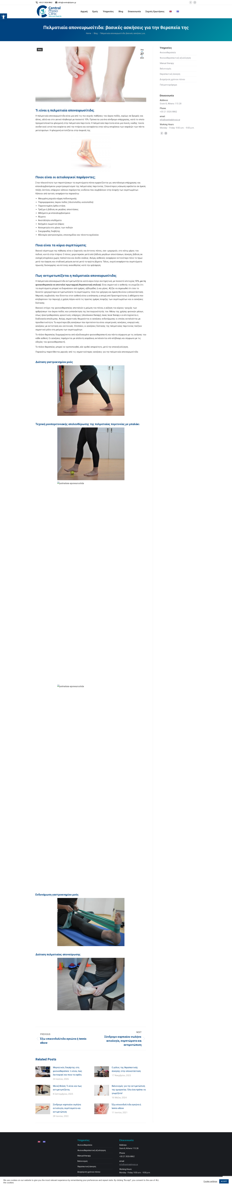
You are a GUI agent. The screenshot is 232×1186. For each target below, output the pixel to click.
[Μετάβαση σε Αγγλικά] (170, 11)
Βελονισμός (165, 68)
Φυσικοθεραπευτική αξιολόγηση (175, 58)
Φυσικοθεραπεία (168, 52)
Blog (39, 50)
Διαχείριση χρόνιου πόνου (172, 79)
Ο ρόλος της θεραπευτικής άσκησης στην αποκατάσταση (126, 1069)
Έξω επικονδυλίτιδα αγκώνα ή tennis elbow (126, 1106)
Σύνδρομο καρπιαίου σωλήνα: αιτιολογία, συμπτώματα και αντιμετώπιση (67, 1108)
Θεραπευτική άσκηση (170, 74)
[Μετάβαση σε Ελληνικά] (44, 1141)
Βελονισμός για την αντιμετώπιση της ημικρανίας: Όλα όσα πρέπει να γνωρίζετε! (129, 1090)
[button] (3, 16)
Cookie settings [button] (210, 1181)
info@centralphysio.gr (170, 119)
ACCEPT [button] (224, 1181)
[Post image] (42, 1071)
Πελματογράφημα (168, 85)
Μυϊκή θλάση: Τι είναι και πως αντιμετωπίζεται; (67, 1088)
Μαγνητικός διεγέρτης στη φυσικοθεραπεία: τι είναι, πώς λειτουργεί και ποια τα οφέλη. (67, 1071)
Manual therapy (167, 63)
